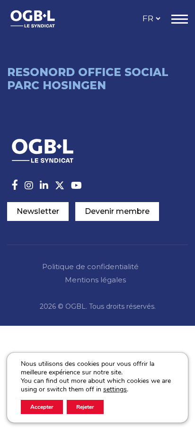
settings (115, 389)
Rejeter (85, 407)
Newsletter (38, 211)
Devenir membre (117, 211)
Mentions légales (95, 279)
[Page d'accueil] (42, 19)
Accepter (41, 407)
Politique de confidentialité (90, 266)
